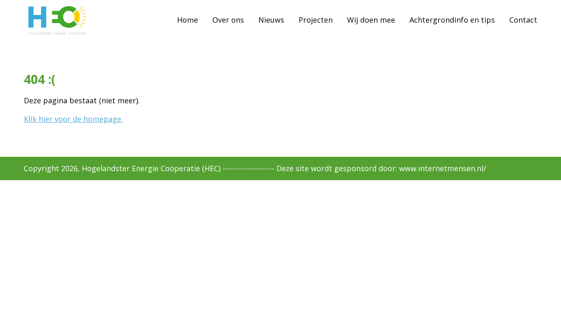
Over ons (228, 19)
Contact (523, 19)
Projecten (316, 19)
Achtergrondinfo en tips (452, 19)
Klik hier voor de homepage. (73, 119)
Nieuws (271, 19)
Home (187, 19)
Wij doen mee (371, 19)
